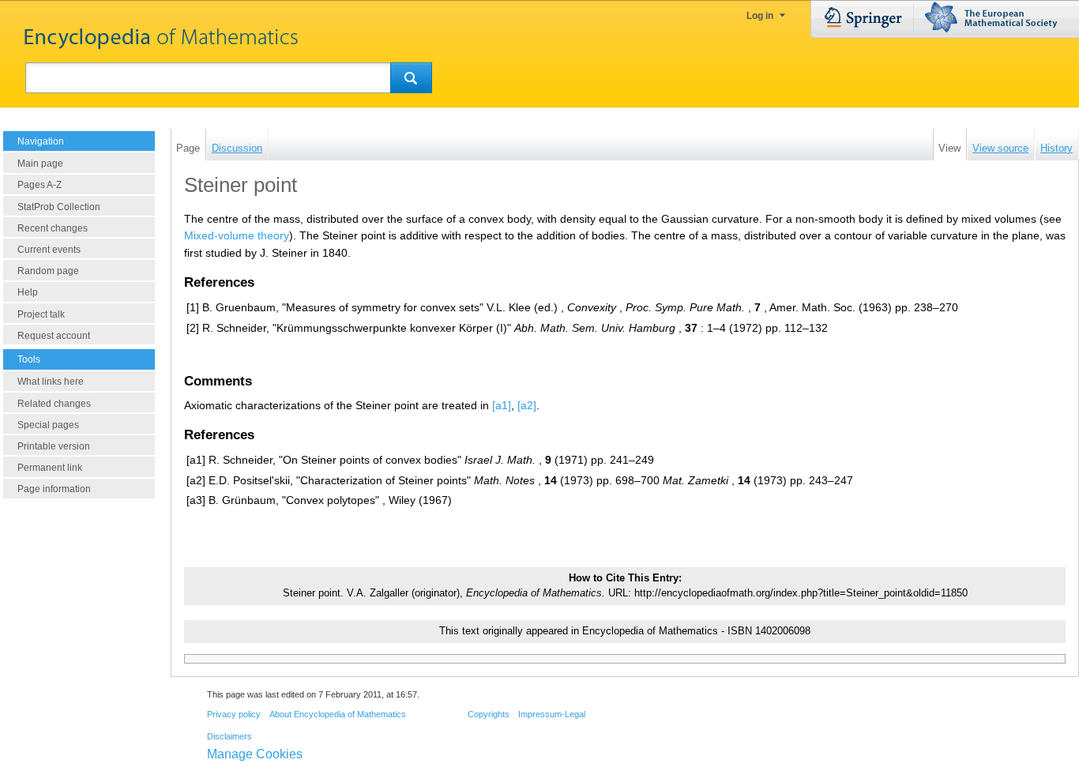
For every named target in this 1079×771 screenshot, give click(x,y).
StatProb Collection (58, 206)
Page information (54, 489)
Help (27, 292)
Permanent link (49, 467)
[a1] (501, 405)
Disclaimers (229, 736)
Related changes (54, 403)
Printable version (53, 446)
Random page (48, 270)
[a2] (526, 405)
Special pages (48, 425)
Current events (49, 249)
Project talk (41, 314)
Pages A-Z (39, 184)
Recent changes (52, 228)
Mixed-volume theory (236, 235)
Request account (53, 335)
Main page (40, 163)
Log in (759, 15)
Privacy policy (234, 714)
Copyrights (488, 714)
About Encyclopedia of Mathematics (337, 714)
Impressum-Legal (551, 714)
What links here (50, 381)
